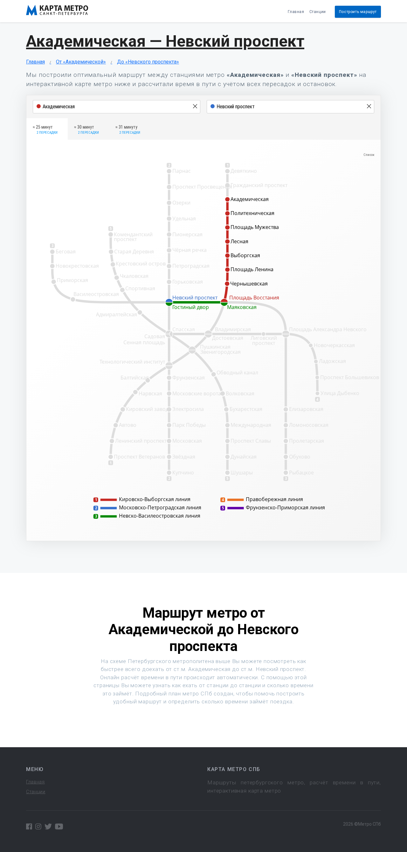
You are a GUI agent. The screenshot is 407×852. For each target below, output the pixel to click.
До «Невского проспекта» (148, 62)
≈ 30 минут (86, 129)
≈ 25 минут (45, 129)
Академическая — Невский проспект (165, 41)
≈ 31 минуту (127, 129)
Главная (296, 12)
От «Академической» (81, 62)
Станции (317, 12)
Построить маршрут (358, 12)
